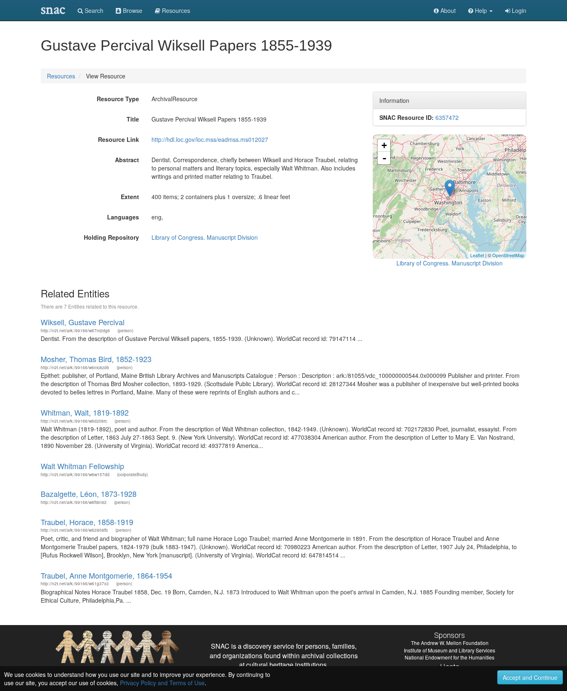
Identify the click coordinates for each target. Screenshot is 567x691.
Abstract (127, 160)
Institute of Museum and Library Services (449, 650)
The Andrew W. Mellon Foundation (450, 642)
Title (133, 119)
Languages (123, 217)
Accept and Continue (530, 677)
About (447, 10)
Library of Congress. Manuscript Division (205, 237)
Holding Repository (111, 237)
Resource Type (118, 99)
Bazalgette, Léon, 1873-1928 (89, 493)
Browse (131, 10)
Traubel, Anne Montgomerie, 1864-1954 (106, 575)
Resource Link (118, 139)
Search (93, 10)
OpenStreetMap (508, 255)
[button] (480, 10)
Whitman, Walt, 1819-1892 (85, 412)
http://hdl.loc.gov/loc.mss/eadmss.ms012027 (210, 139)
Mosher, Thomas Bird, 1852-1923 (96, 358)
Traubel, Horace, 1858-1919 (87, 521)
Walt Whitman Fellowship (82, 465)
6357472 (447, 117)
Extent (130, 196)
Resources (61, 76)
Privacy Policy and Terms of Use (162, 683)
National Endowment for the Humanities (449, 657)
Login (518, 10)
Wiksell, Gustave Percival (83, 321)
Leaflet (477, 255)
